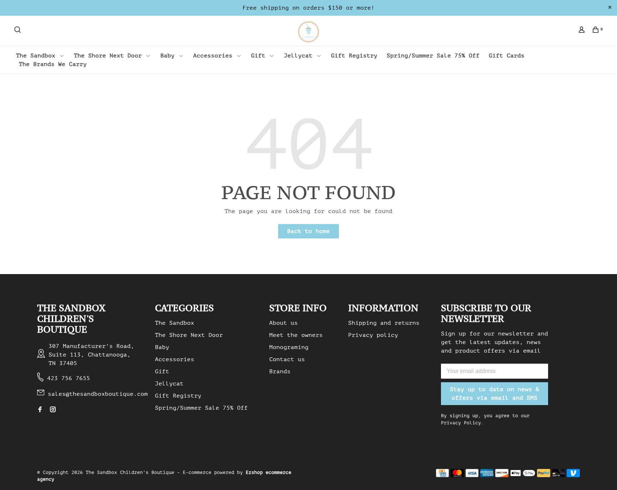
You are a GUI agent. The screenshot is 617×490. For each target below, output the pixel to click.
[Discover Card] (501, 475)
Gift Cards (507, 55)
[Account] (582, 31)
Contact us (287, 359)
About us (283, 323)
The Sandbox (35, 55)
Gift (258, 55)
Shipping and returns (384, 323)
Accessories (212, 55)
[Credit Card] (442, 475)
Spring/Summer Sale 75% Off (433, 55)
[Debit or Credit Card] (558, 475)
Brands (280, 371)
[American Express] (486, 475)
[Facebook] (40, 410)
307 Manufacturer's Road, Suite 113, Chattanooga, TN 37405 (91, 355)
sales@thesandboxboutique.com (98, 394)
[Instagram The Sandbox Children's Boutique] (53, 410)
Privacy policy (373, 335)
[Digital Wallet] (522, 475)
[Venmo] (573, 475)
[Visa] (472, 475)
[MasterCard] (457, 475)
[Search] (18, 31)
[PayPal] (543, 475)
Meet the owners (296, 335)
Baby (167, 55)
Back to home (308, 231)
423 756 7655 (68, 378)
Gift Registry (354, 55)
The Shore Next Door (108, 55)
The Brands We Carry (53, 64)
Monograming (288, 347)
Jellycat (298, 55)
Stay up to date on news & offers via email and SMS (494, 393)
